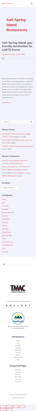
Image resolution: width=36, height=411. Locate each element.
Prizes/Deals (6, 232)
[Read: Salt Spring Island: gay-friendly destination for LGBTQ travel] (18, 66)
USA (3, 248)
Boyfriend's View (8, 212)
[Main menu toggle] (32, 3)
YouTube (5, 252)
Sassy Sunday (7, 235)
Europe (5, 222)
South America (7, 242)
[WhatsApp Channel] (22, 305)
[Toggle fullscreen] (9, 406)
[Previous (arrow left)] (3, 409)
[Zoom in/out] (3, 406)
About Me (18, 377)
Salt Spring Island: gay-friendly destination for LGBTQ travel (17, 46)
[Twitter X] (25, 305)
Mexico (4, 226)
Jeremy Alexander (8, 167)
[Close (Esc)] (22, 406)
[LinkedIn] (18, 305)
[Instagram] (7, 305)
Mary (4, 160)
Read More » (6, 102)
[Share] (16, 406)
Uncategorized (7, 245)
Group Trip (18, 381)
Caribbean (6, 219)
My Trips (11, 54)
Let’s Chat (18, 379)
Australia (5, 209)
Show (4, 239)
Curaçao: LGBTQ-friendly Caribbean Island (17, 146)
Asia (3, 203)
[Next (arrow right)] (9, 409)
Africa (4, 199)
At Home (5, 206)
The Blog (18, 370)
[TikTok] (14, 305)
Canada (4, 54)
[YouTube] (10, 305)
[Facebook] (29, 305)
